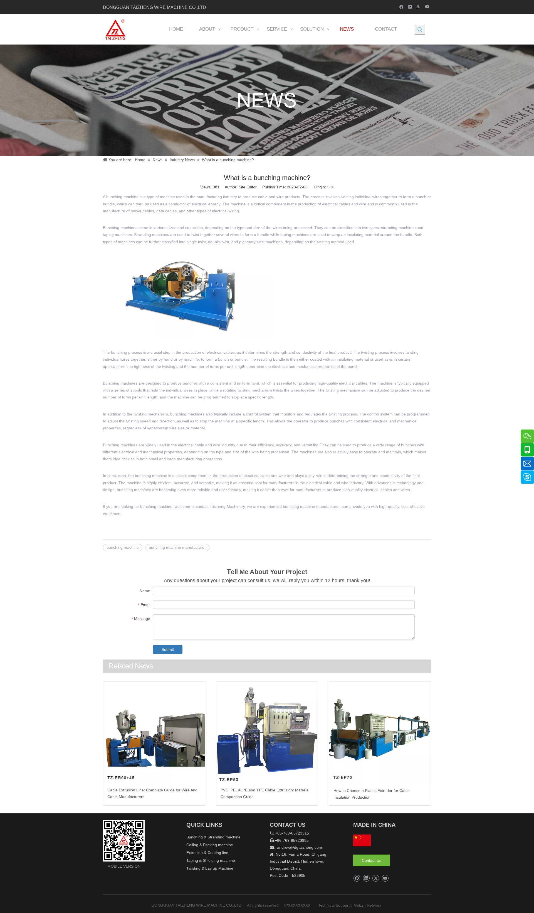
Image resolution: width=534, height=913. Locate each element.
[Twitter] (418, 6)
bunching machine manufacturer (311, 506)
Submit (168, 649)
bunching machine (122, 197)
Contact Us (371, 860)
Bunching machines (120, 227)
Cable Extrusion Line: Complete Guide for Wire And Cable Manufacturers (152, 793)
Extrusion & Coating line (207, 852)
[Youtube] (427, 6)
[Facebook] (401, 6)
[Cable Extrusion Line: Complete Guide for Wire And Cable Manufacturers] (154, 732)
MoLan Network (367, 905)
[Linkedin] (410, 6)
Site (330, 187)
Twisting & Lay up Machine (209, 868)
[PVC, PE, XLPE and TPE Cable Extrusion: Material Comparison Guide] (267, 732)
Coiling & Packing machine (209, 845)
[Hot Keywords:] (420, 30)
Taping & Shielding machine (210, 860)
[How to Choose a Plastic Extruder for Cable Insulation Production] (380, 732)
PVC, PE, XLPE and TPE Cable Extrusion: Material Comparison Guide (265, 793)
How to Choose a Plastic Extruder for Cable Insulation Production (371, 793)
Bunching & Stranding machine (213, 837)
